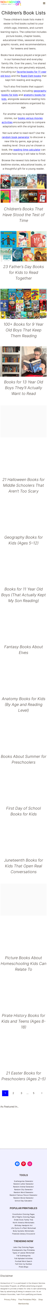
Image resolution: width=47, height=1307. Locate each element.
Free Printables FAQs (27, 1299)
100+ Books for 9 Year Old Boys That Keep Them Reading (23, 330)
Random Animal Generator (23, 1187)
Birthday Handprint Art (24, 1225)
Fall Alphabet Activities (23, 1258)
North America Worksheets (23, 1223)
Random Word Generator (23, 1192)
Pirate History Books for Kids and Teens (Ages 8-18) (23, 1021)
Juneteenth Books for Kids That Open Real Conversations (23, 866)
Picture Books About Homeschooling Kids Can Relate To (23, 963)
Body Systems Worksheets (23, 1231)
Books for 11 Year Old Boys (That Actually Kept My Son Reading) (23, 595)
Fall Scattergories (24, 1256)
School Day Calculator (23, 1201)
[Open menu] (44, 3)
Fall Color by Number (23, 1264)
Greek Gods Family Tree (23, 1220)
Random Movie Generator (23, 1198)
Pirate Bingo (23, 1267)
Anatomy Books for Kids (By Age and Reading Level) (23, 704)
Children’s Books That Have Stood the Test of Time (24, 215)
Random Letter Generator (23, 1184)
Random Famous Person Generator (23, 1195)
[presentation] (23, 188)
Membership (23, 1304)
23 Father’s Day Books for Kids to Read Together (23, 272)
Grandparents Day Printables (23, 1250)
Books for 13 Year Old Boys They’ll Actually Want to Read (23, 388)
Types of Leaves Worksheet (23, 1253)
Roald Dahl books (31, 75)
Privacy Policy (10, 1299)
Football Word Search (23, 1261)
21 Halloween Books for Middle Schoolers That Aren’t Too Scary (23, 485)
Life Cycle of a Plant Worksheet (23, 1228)
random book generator (15, 137)
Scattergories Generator (23, 1181)
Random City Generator (23, 1190)
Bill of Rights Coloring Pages (23, 1217)
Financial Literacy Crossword (23, 1234)
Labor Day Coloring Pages (23, 1247)
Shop (40, 1299)
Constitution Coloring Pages (23, 1214)
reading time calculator (26, 149)
